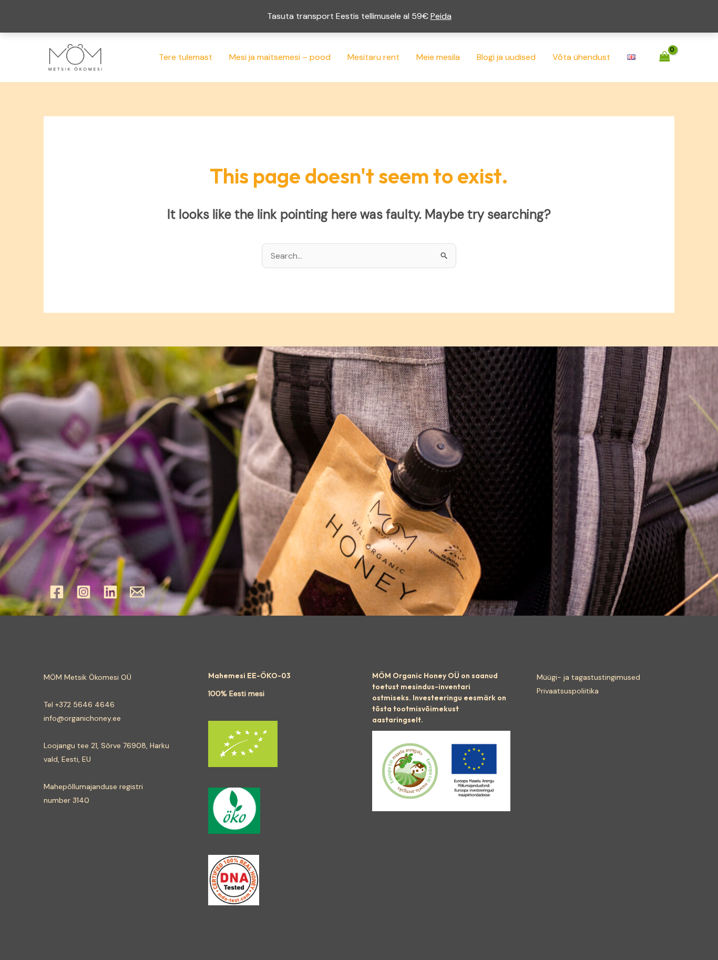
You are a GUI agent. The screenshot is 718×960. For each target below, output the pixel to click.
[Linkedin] (110, 592)
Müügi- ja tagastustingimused (588, 677)
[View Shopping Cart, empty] (664, 57)
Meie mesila (438, 57)
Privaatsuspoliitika (568, 691)
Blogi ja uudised (506, 57)
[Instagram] (83, 592)
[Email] (137, 592)
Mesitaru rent (373, 57)
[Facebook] (57, 592)
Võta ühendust (581, 57)
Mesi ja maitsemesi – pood (280, 57)
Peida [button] (441, 16)
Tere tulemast (185, 57)
